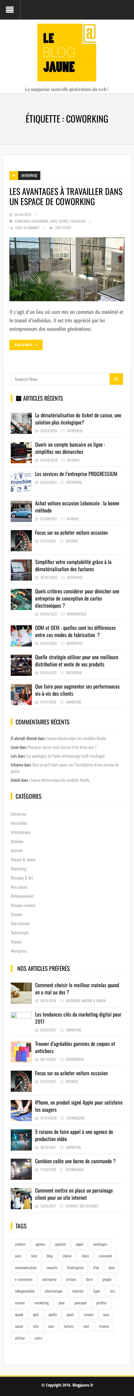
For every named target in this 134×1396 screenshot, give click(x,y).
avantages (22, 221)
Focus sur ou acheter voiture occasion (71, 532)
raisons (88, 1314)
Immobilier (19, 823)
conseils (51, 1267)
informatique (53, 1291)
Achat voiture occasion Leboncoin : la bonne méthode (77, 506)
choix (85, 1255)
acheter (20, 1244)
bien (34, 1255)
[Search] (116, 379)
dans (53, 221)
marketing (41, 1302)
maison (20, 1302)
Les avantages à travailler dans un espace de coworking (65, 196)
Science (16, 914)
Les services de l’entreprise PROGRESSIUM (76, 474)
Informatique (77, 613)
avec (18, 1255)
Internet (73, 460)
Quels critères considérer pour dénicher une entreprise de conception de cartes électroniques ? (77, 598)
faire (89, 1279)
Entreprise (29, 175)
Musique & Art (22, 877)
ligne (96, 1291)
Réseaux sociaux (23, 905)
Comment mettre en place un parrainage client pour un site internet (74, 1193)
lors (112, 1291)
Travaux (16, 941)
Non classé (19, 887)
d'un (96, 1267)
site (35, 1326)
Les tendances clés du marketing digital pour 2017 (78, 1017)
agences (60, 1244)
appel (79, 1244)
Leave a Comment (27, 227)
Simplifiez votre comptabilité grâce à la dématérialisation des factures (73, 565)
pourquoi (80, 1302)
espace (63, 221)
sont (51, 1326)
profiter (101, 1302)
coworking (40, 221)
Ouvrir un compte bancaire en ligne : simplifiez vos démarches (70, 447)
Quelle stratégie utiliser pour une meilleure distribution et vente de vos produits (76, 660)
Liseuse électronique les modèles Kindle (76, 738)
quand (19, 1314)
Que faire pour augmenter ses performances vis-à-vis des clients (77, 689)
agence (40, 1244)
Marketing (73, 702)
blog (50, 1255)
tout (86, 1326)
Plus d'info (23, 344)
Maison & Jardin (23, 859)
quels (70, 1314)
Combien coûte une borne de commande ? (75, 1161)
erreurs (71, 1279)
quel (36, 1314)
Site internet (20, 923)
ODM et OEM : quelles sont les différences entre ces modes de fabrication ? (75, 631)
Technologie (20, 932)
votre (38, 1338)
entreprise (49, 1279)
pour (62, 1302)
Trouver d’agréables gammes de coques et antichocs (75, 1047)
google (107, 1279)
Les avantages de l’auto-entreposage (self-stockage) (65, 755)
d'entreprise (75, 1267)
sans (106, 1314)
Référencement (22, 896)
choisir (67, 1255)
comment (105, 1255)
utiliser (20, 1338)
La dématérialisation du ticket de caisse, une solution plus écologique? (78, 418)
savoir (19, 1326)
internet (78, 1291)
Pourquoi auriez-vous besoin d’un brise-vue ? (62, 747)
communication (25, 1267)
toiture (69, 1326)
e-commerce (24, 1279)
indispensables (25, 1291)
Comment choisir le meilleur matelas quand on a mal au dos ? (77, 988)
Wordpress (19, 950)
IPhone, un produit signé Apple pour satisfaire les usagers (79, 1105)
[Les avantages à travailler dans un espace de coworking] (67, 269)
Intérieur (17, 841)
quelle (52, 1314)
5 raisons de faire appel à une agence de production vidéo (74, 1135)
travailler (78, 221)
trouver (104, 1326)
